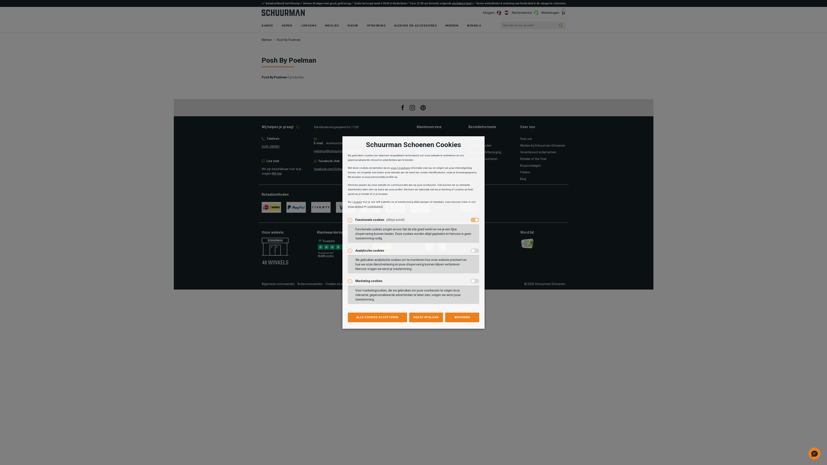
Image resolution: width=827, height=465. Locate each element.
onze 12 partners (400, 168)
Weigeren (462, 317)
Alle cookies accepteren (377, 317)
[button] (814, 454)
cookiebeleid (375, 206)
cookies (357, 202)
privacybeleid (356, 206)
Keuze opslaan (426, 317)
